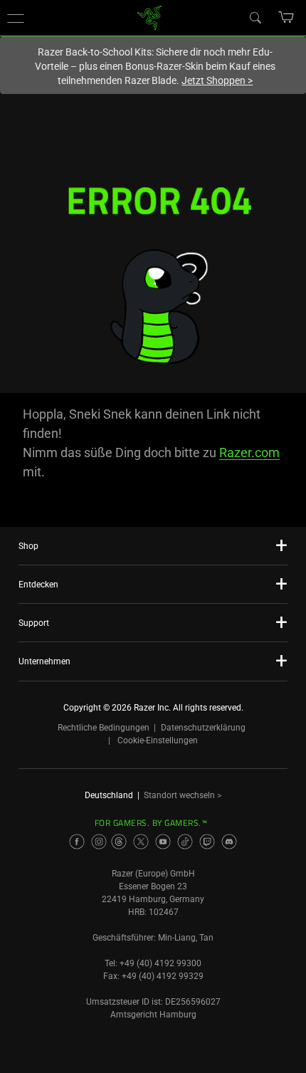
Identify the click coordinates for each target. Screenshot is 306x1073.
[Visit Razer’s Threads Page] (119, 841)
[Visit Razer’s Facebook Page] (77, 841)
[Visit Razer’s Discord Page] (229, 841)
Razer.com (249, 452)
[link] (149, 16)
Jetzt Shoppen (217, 80)
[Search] (255, 17)
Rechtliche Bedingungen (103, 728)
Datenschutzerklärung (203, 728)
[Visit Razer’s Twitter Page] (141, 841)
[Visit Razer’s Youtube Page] (163, 841)
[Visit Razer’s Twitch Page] (207, 841)
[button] (15, 17)
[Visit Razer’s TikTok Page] (185, 841)
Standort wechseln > (182, 795)
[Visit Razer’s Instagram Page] (99, 841)
